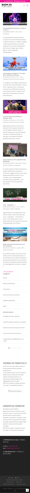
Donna (24, 163)
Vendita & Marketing (15, 209)
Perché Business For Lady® (14, 480)
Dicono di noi (21, 484)
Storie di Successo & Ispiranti (17, 79)
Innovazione (6, 34)
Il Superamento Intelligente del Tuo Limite (13, 340)
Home (11, 478)
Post (18, 478)
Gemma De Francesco (10, 77)
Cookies (10, 488)
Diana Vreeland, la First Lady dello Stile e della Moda (14, 160)
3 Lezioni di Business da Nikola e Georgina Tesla (12, 117)
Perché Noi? (10, 482)
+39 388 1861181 (13, 446)
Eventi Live (19, 482)
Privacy (5, 488)
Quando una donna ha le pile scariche (14, 328)
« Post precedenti (8, 271)
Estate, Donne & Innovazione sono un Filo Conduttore (14, 245)
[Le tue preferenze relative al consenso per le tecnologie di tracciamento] (27, 490)
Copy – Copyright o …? (9, 205)
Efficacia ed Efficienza (8, 165)
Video (4, 306)
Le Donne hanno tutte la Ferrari (12, 333)
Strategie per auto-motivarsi (11, 316)
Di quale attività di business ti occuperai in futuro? (14, 29)
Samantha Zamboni (9, 31)
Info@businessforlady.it (13, 448)
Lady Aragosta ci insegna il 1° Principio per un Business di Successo (14, 74)
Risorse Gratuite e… (9, 484)
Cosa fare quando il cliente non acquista (14, 322)
